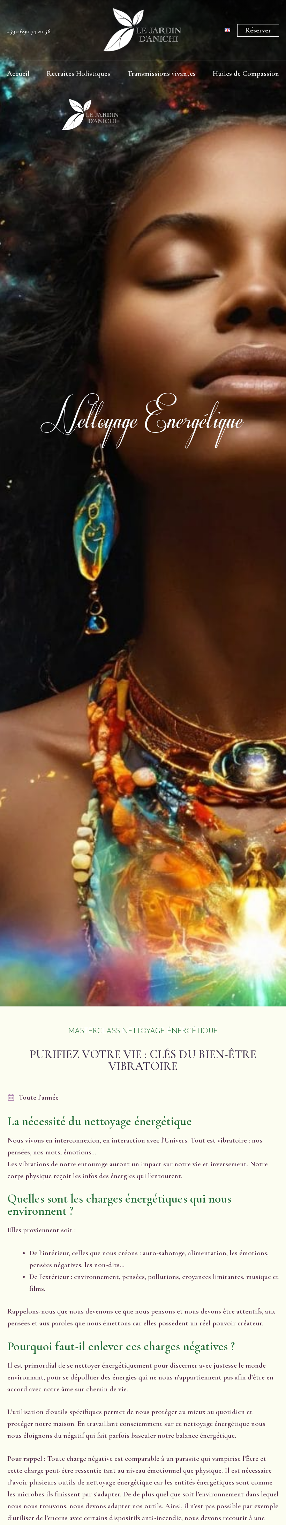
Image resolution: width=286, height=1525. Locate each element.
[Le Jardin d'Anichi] (90, 114)
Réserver (258, 30)
